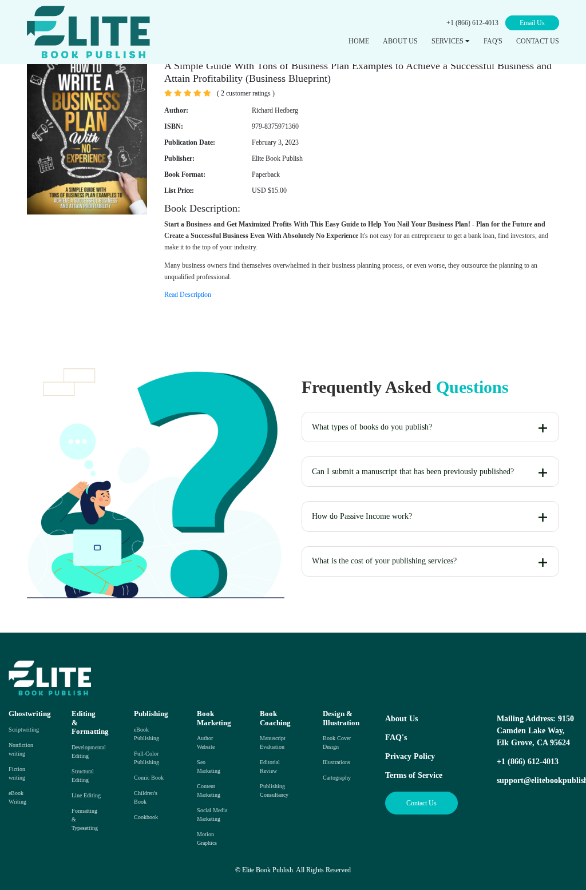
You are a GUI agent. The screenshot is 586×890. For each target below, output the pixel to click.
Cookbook (146, 817)
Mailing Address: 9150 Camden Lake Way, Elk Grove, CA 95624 (535, 730)
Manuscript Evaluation (273, 742)
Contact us (537, 41)
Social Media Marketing (212, 814)
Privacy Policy (410, 756)
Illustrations (336, 762)
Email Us (532, 23)
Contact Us (421, 803)
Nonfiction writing (21, 749)
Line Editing (86, 795)
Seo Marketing (208, 766)
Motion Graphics (207, 838)
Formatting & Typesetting (85, 819)
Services (448, 41)
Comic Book (149, 777)
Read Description (187, 295)
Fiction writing (17, 773)
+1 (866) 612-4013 (472, 23)
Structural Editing (83, 775)
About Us (401, 718)
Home (359, 41)
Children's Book (145, 797)
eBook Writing (17, 797)
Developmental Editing (89, 751)
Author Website (206, 742)
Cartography (337, 777)
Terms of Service (413, 775)
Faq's (493, 41)
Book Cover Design (337, 742)
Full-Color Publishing (146, 757)
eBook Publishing (146, 733)
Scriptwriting (24, 729)
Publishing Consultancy (274, 790)
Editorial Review (270, 766)
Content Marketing (208, 790)
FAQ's (396, 737)
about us (400, 41)
